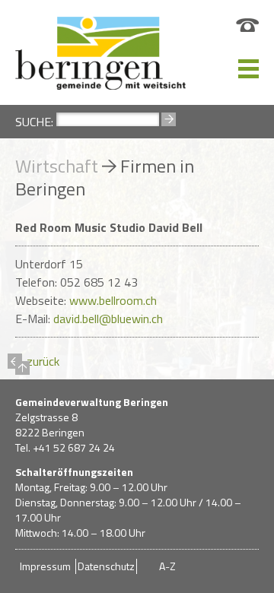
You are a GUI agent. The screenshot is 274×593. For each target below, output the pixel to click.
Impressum (45, 566)
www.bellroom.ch (113, 300)
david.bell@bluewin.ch (108, 318)
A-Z (167, 566)
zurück (34, 362)
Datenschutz (106, 566)
